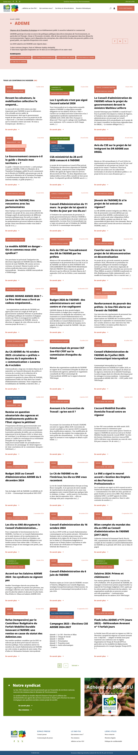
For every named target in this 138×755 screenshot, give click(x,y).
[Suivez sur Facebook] (13, 1)
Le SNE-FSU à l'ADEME (18, 61)
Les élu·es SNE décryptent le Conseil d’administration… (22, 526)
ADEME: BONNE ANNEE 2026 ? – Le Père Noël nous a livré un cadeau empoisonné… (24, 299)
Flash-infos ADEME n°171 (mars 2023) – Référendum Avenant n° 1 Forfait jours (113, 623)
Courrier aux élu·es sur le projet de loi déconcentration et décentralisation (112, 253)
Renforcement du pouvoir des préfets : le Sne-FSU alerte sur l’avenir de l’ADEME (112, 307)
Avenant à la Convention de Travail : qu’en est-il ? (67, 409)
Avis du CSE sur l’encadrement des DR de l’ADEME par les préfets (68, 253)
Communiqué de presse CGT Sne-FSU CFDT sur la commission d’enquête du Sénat (67, 353)
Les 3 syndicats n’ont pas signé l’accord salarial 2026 (68, 101)
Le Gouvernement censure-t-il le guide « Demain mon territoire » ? (24, 160)
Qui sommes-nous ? (46, 8)
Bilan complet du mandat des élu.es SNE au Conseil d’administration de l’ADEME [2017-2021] (112, 529)
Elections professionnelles (43, 57)
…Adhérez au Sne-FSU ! (29, 8)
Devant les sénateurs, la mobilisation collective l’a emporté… (21, 101)
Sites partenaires (125, 8)
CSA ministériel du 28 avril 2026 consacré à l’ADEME (66, 158)
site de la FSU (130, 1)
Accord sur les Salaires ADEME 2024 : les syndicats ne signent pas (24, 577)
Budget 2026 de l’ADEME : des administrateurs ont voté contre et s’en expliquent (67, 303)
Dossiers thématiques (83, 8)
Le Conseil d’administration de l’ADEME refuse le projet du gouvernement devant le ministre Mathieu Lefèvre (113, 103)
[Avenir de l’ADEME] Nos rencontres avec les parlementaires (20, 204)
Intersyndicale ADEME (85, 57)
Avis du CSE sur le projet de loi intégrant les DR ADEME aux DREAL (112, 148)
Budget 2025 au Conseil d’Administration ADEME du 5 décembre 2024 (23, 477)
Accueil (12, 19)
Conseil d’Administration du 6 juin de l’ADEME (68, 573)
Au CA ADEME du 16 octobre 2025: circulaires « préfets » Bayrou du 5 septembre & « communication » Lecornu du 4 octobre (22, 358)
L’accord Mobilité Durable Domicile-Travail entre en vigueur (110, 411)
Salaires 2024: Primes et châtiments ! (109, 575)
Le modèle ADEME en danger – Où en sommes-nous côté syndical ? (23, 250)
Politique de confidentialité (113, 741)
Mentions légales (110, 738)
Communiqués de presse (45, 738)
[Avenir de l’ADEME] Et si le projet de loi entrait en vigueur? (110, 204)
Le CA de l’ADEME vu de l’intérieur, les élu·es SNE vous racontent (68, 477)
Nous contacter (109, 734)
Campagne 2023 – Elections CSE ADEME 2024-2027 (69, 625)
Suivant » (75, 665)
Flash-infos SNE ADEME (65, 57)
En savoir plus (11, 130)
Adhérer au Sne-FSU (77, 741)
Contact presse (42, 734)
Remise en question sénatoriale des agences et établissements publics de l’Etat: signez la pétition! (21, 417)
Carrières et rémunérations (64, 8)
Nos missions (23, 710)
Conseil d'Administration (20, 57)
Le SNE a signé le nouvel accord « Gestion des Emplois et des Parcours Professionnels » (112, 478)
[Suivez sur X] (16, 1)
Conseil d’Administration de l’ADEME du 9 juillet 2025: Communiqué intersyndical (111, 355)
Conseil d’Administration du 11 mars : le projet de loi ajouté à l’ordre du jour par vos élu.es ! (68, 207)
